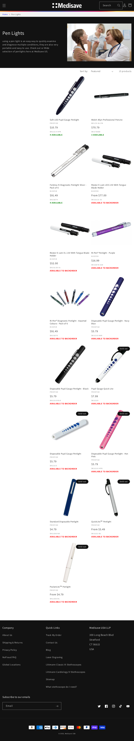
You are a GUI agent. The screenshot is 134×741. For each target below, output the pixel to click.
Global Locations (11, 664)
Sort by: (84, 71)
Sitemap (50, 679)
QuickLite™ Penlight (101, 521)
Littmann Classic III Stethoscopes (63, 664)
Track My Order (53, 635)
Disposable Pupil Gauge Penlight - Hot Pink (109, 455)
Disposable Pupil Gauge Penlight (65, 453)
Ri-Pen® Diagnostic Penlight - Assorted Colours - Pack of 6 (68, 322)
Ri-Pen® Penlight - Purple (103, 253)
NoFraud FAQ (9, 657)
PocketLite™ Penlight (60, 587)
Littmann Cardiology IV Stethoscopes (65, 671)
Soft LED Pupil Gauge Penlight (64, 120)
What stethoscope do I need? (61, 686)
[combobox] (111, 5)
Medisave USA (70, 734)
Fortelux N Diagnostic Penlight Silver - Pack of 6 (68, 186)
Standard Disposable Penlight (64, 521)
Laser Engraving (54, 657)
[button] (4, 5)
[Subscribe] (57, 706)
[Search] (118, 5)
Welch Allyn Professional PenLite (106, 120)
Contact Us (52, 642)
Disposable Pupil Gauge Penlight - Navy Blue (110, 322)
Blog (48, 649)
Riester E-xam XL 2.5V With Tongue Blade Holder (69, 254)
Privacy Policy (9, 649)
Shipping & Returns (12, 642)
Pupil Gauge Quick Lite (102, 388)
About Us (7, 635)
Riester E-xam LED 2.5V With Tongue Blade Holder (108, 186)
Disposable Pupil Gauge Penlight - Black (69, 388)
